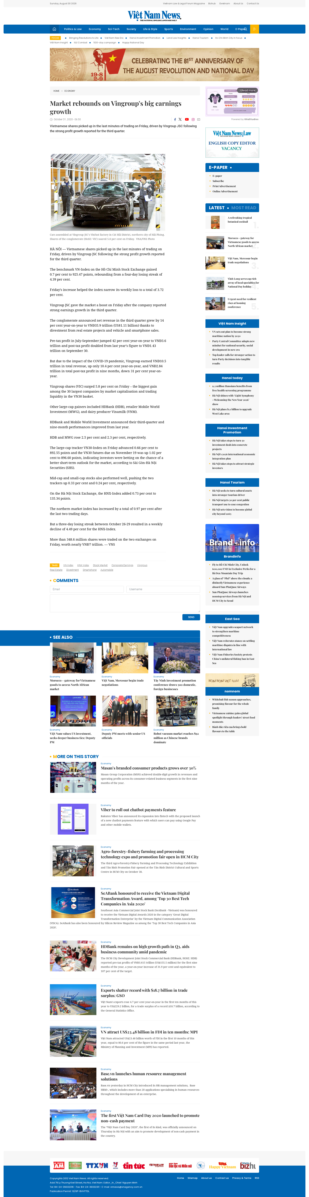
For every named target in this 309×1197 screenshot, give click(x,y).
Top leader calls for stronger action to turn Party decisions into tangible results (233, 359)
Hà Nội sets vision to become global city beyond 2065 (232, 511)
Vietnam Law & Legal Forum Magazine (184, 3)
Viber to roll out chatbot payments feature (138, 809)
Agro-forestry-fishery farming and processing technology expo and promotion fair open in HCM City (150, 854)
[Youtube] (187, 119)
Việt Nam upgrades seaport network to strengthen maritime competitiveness (232, 631)
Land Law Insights (176, 37)
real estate (56, 569)
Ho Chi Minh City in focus (228, 37)
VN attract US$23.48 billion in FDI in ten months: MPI (149, 1032)
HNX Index (83, 565)
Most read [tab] (243, 208)
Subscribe (218, 181)
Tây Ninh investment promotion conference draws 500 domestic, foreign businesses (175, 684)
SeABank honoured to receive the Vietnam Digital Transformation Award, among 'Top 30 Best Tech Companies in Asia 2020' (145, 898)
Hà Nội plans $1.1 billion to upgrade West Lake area (232, 411)
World (224, 29)
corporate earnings (122, 565)
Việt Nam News (154, 16)
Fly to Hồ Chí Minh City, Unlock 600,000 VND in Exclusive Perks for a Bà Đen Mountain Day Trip (233, 569)
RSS (257, 1178)
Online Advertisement (225, 191)
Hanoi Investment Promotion (145, 37)
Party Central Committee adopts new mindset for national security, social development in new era (233, 345)
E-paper (218, 167)
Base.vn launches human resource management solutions (143, 1076)
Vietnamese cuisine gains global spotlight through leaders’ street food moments (233, 717)
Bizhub (212, 3)
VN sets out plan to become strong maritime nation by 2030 (231, 334)
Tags (55, 565)
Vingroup (142, 565)
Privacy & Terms (241, 1178)
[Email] (198, 119)
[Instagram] (193, 119)
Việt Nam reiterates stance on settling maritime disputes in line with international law (233, 645)
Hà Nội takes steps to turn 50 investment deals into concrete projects (229, 445)
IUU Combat (80, 42)
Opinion (208, 29)
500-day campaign (105, 42)
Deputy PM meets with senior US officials (123, 736)
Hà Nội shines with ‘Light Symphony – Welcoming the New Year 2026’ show (233, 400)
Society (131, 29)
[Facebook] (175, 119)
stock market (100, 565)
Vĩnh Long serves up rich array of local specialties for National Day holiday (243, 282)
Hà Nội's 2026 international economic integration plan (233, 456)
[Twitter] (180, 119)
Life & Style (150, 29)
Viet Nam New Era (114, 37)
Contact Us (253, 3)
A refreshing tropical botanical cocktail (240, 219)
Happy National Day (133, 42)
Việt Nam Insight (59, 42)
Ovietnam (224, 3)
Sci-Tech (113, 29)
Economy (95, 29)
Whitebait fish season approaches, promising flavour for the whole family (231, 704)
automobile (106, 569)
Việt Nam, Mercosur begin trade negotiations (123, 682)
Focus (55, 37)
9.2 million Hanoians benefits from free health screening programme (232, 388)
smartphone (90, 569)
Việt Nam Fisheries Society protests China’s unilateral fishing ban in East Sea (233, 659)
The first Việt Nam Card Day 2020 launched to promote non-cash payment (150, 1118)
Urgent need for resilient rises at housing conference (242, 303)
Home (56, 90)
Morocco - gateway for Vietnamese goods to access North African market (72, 684)
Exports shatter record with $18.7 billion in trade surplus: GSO (144, 992)
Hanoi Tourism (201, 37)
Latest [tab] (217, 208)
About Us (238, 3)
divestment (72, 569)
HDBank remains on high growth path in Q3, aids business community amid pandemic (145, 949)
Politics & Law (73, 29)
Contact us (222, 1178)
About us (206, 1178)
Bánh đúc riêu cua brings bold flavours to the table (229, 729)
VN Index (68, 565)
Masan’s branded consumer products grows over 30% (148, 768)
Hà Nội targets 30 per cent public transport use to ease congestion (230, 502)
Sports (168, 29)
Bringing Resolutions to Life (83, 37)
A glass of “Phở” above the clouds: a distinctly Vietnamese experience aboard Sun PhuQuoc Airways (232, 583)
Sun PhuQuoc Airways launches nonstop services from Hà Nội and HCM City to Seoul (231, 596)
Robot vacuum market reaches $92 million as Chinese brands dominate (176, 738)
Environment (188, 29)
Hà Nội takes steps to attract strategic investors (233, 466)
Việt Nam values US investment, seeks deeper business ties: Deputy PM (72, 738)
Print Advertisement (224, 186)
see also (63, 637)
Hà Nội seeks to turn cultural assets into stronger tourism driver (232, 493)
